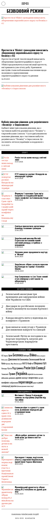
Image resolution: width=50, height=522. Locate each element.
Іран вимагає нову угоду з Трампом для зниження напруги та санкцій (26, 328)
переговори (25, 381)
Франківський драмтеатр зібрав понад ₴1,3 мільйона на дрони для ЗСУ (30, 489)
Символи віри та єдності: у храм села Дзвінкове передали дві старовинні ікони (29, 409)
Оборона (38, 363)
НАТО (24, 363)
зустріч (40, 378)
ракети (35, 382)
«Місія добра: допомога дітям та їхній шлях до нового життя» (30, 436)
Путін (9, 368)
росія (40, 382)
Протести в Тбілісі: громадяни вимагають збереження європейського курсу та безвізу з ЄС (24, 53)
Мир (12, 363)
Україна (21, 373)
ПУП (44, 363)
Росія (27, 367)
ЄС (2, 355)
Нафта (30, 363)
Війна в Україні (41, 356)
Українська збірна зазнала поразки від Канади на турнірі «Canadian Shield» (31, 266)
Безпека (18, 354)
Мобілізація (18, 363)
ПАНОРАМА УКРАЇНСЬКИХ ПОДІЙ (25, 514)
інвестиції (30, 386)
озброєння (14, 382)
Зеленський (34, 359)
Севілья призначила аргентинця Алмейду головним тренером (29, 227)
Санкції (40, 367)
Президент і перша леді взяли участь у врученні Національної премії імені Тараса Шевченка (29, 459)
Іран (10, 355)
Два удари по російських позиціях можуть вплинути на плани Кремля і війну (27, 309)
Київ (3, 363)
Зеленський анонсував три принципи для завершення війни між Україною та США (25, 297)
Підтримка (17, 368)
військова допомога (8, 377)
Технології (4, 374)
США (33, 368)
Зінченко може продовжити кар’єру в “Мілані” (31, 253)
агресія (30, 374)
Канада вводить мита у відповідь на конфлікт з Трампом (26, 319)
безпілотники (38, 374)
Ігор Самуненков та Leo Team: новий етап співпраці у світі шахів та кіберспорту (31, 278)
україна (14, 385)
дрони (18, 377)
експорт (25, 377)
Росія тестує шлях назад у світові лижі (30, 158)
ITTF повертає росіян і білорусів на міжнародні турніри (31, 175)
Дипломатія (13, 359)
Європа (6, 356)
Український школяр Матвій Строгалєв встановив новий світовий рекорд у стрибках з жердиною (28, 241)
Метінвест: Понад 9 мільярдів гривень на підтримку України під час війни (30, 397)
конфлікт (5, 382)
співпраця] (5, 385)
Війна (33, 354)
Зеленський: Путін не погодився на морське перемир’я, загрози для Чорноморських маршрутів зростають (26, 340)
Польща (4, 368)
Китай (42, 359)
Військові (4, 359)
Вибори (26, 355)
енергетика (33, 377)
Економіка (24, 359)
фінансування (22, 386)
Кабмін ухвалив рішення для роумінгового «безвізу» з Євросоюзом (24, 123)
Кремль (7, 363)
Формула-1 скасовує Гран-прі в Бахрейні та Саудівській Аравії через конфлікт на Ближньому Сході (31, 195)
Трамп (12, 373)
